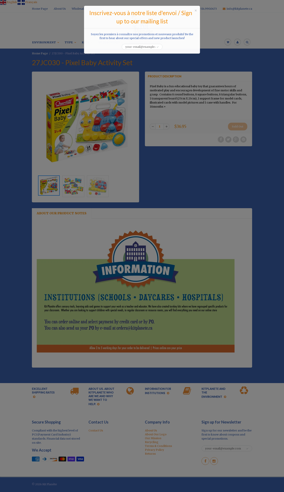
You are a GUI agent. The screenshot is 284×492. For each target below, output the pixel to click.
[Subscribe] (157, 47)
